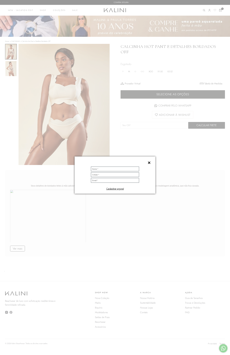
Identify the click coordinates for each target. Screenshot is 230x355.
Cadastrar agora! (115, 188)
